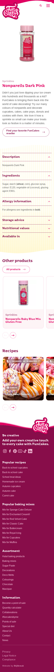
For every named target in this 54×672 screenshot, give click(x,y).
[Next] (13, 335)
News (5, 640)
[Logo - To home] (40, 426)
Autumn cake (9, 491)
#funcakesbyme (10, 617)
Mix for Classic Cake (12, 523)
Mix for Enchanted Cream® (16, 514)
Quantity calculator (11, 607)
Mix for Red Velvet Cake (14, 519)
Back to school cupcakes (15, 467)
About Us (7, 631)
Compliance (8, 659)
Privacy (6, 651)
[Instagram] (4, 451)
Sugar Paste (8, 565)
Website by (13, 666)
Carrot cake (8, 495)
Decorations (8, 570)
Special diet (8, 626)
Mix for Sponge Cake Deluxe (17, 509)
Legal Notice (9, 655)
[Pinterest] (14, 451)
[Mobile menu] (48, 5)
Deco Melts (8, 575)
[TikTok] (25, 451)
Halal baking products (13, 556)
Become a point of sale (14, 603)
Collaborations (9, 612)
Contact (6, 635)
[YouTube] (20, 451)
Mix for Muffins (9, 542)
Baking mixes (9, 561)
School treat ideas (11, 477)
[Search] (40, 5)
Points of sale (9, 621)
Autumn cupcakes (11, 486)
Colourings (8, 579)
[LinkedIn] (30, 451)
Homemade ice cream (13, 481)
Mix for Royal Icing (11, 533)
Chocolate (7, 584)
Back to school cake (12, 472)
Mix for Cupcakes (11, 537)
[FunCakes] (11, 11)
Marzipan (7, 589)
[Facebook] (9, 451)
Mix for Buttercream (12, 528)
